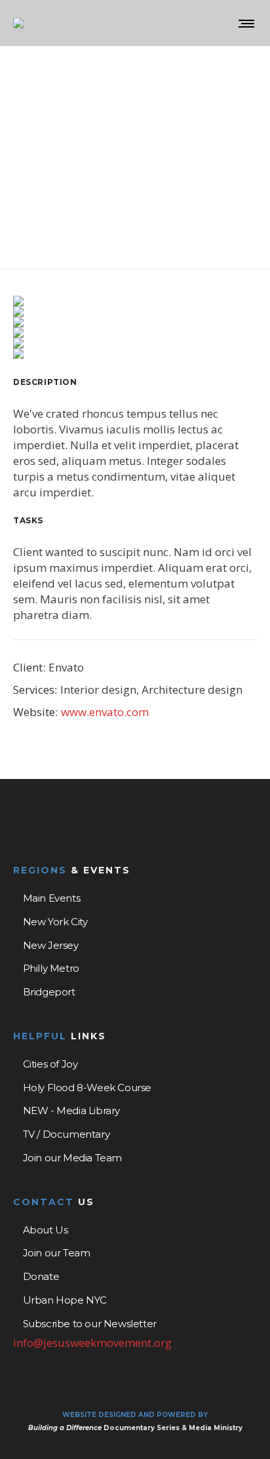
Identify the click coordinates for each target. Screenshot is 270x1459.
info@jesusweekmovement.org (92, 1342)
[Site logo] (18, 23)
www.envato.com (105, 711)
